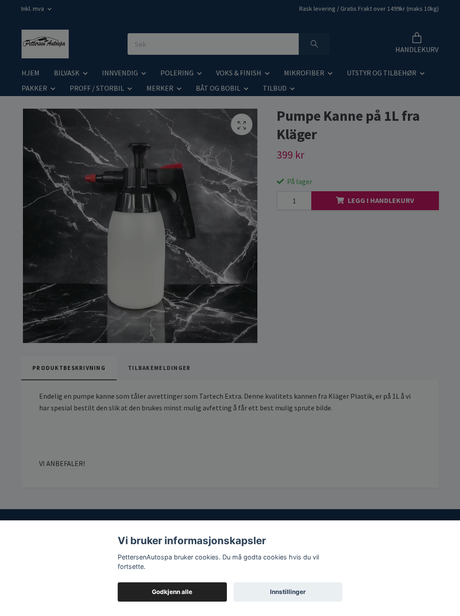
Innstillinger (288, 591)
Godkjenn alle (172, 591)
